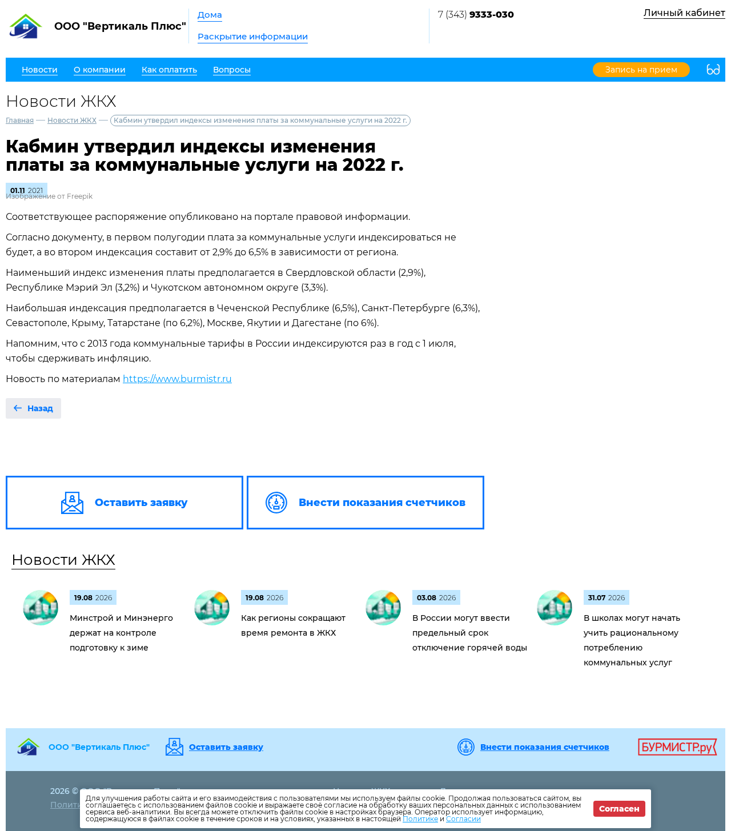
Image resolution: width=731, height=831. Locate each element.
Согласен (619, 809)
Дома (210, 14)
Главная (20, 120)
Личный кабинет (684, 12)
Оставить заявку (226, 747)
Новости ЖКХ (72, 120)
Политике (420, 818)
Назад (40, 408)
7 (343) (476, 14)
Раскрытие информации (253, 36)
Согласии (463, 818)
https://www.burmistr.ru (177, 379)
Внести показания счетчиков (544, 747)
